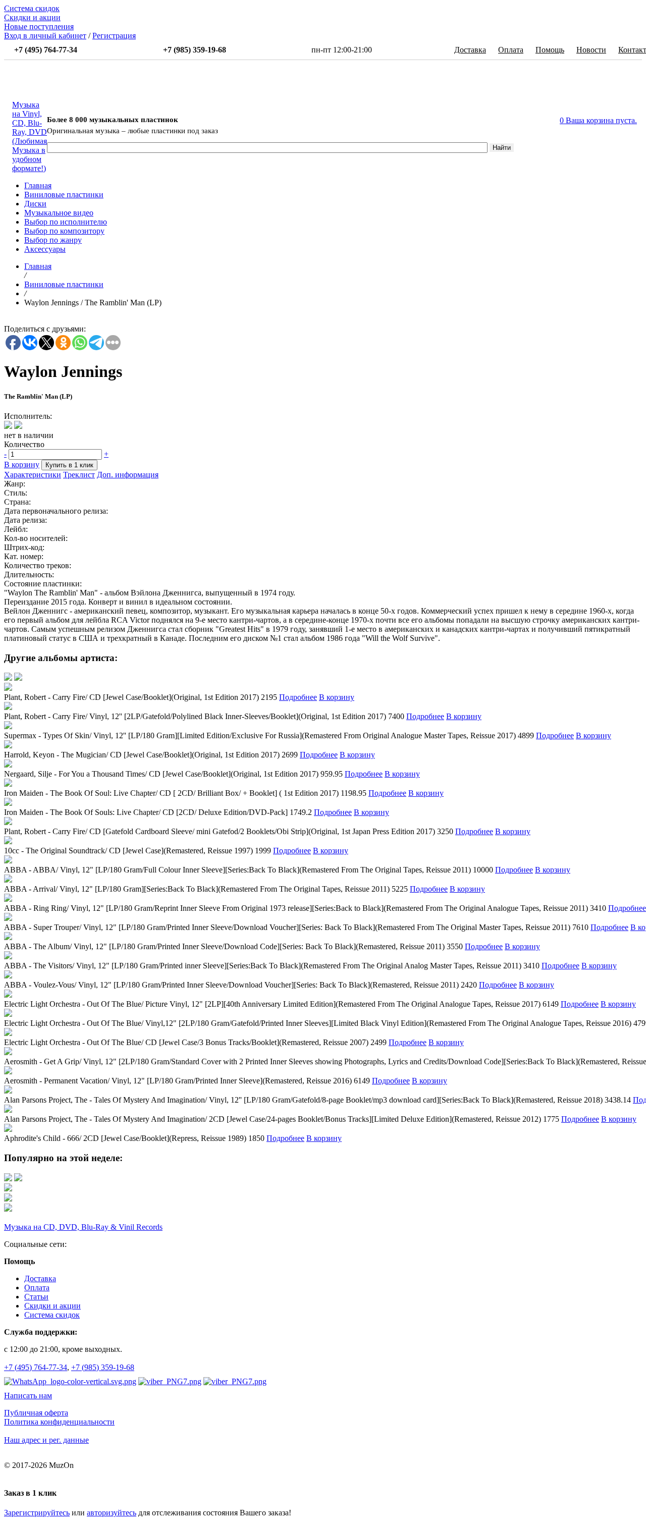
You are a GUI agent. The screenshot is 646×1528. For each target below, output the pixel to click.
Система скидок (32, 8)
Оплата (510, 49)
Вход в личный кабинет (45, 35)
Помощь (549, 49)
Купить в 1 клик (69, 465)
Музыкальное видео (58, 212)
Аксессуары (45, 249)
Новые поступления (39, 26)
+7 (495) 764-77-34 (35, 1367)
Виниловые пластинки (63, 194)
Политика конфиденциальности (59, 1421)
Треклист (79, 474)
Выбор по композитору (64, 231)
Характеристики (32, 474)
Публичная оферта (36, 1412)
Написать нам (28, 1395)
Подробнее (298, 697)
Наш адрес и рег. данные (46, 1440)
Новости (591, 49)
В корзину (21, 464)
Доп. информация (127, 474)
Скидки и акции (32, 17)
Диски (35, 203)
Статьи (36, 1296)
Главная (37, 185)
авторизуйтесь (111, 1512)
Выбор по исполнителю (65, 221)
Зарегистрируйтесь (37, 1512)
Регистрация (114, 35)
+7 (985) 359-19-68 (102, 1367)
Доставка (470, 49)
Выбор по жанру (53, 240)
